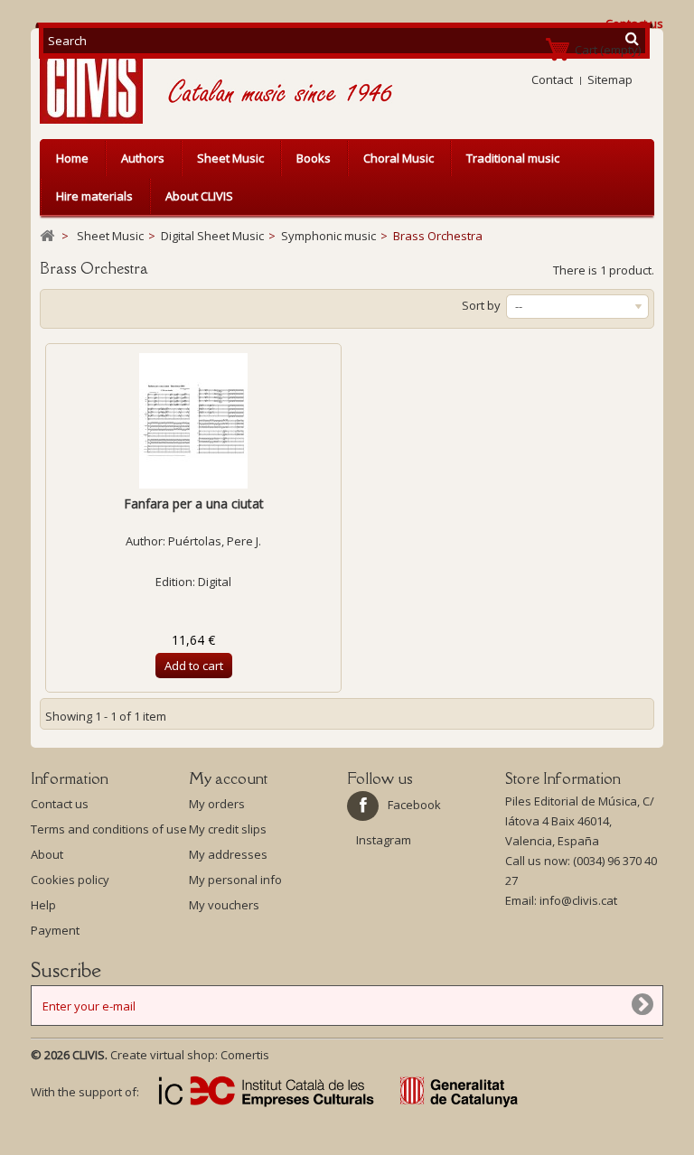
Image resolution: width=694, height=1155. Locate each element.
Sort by (481, 305)
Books (313, 158)
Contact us (60, 804)
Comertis (244, 1055)
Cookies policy (70, 879)
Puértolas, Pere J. (214, 541)
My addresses (228, 854)
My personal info (235, 879)
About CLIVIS (199, 196)
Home (72, 158)
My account (228, 778)
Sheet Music (230, 158)
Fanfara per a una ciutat (194, 503)
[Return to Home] (47, 236)
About (47, 854)
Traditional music (512, 158)
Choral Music (398, 158)
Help (43, 905)
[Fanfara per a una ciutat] (193, 421)
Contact (552, 79)
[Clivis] (98, 81)
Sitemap (610, 79)
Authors (142, 158)
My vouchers (224, 905)
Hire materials (94, 196)
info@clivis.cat (578, 900)
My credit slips (228, 829)
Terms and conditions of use (109, 829)
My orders (217, 804)
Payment (55, 930)
